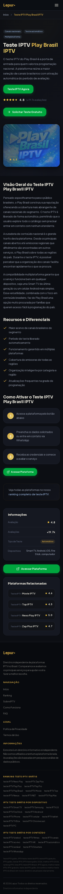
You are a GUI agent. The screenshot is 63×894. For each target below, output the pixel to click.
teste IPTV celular (31, 816)
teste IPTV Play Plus (12, 786)
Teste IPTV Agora (18, 89)
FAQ (5, 713)
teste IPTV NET (29, 795)
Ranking (7, 695)
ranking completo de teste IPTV (29, 494)
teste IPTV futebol (12, 838)
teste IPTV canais (50, 838)
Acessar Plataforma (22, 471)
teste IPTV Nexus (11, 795)
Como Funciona (12, 707)
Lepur (8, 653)
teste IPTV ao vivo (11, 842)
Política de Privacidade (15, 729)
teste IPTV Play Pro (33, 786)
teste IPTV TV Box (11, 821)
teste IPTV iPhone (11, 816)
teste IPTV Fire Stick (12, 812)
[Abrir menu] (56, 5)
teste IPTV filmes (31, 838)
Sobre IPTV (9, 701)
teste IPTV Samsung (33, 807)
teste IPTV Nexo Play (13, 781)
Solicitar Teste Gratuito (27, 112)
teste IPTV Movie (34, 791)
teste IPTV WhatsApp (13, 851)
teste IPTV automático (49, 842)
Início (6, 14)
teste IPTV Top (51, 791)
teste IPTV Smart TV (12, 807)
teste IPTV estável (12, 847)
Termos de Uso (11, 735)
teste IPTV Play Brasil (13, 791)
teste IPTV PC (9, 826)
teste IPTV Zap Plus (34, 781)
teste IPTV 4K (29, 842)
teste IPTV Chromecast (34, 821)
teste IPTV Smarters (32, 847)
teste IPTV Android (34, 812)
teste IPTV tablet (50, 816)
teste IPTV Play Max (47, 795)
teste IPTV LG (52, 807)
